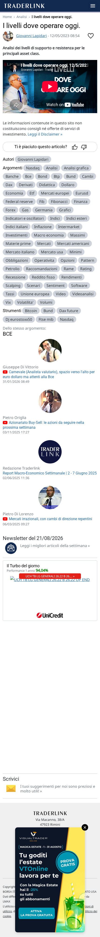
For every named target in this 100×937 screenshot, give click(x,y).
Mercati (44, 243)
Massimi (77, 235)
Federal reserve (19, 201)
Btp (57, 176)
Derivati (26, 184)
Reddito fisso (43, 277)
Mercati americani (73, 243)
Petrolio (13, 268)
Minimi (76, 251)
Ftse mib (46, 319)
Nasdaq (33, 168)
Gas (25, 209)
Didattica (47, 184)
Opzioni (67, 260)
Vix (8, 302)
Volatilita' (25, 302)
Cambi (87, 176)
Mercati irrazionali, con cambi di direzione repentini (50, 519)
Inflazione (43, 226)
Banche (12, 176)
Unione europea (35, 293)
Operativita (44, 260)
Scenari (33, 285)
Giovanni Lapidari (31, 35)
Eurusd (82, 193)
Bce (28, 176)
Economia (14, 193)
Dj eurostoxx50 (19, 319)
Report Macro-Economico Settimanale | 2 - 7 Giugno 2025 (50, 473)
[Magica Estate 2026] (50, 879)
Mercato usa (52, 251)
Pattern (87, 260)
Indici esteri (76, 218)
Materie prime (18, 243)
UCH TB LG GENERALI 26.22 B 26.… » (50, 576)
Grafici (65, 209)
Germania (44, 209)
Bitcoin (31, 310)
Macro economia (49, 235)
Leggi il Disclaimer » (45, 134)
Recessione (15, 277)
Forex (10, 209)
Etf (32, 193)
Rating (86, 268)
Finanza (80, 201)
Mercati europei (55, 193)
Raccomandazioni (41, 268)
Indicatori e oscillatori (25, 218)
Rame (69, 268)
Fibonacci (59, 201)
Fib (41, 201)
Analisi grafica (76, 168)
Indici (55, 218)
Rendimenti (71, 277)
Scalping (13, 285)
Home (7, 16)
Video (61, 293)
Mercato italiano (20, 251)
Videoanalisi (82, 293)
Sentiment (56, 285)
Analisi (22, 16)
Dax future (68, 310)
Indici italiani (17, 226)
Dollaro (67, 184)
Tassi (10, 293)
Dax (9, 184)
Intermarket (69, 226)
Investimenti (16, 235)
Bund (71, 176)
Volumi (46, 302)
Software (79, 285)
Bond (42, 176)
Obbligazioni (17, 260)
